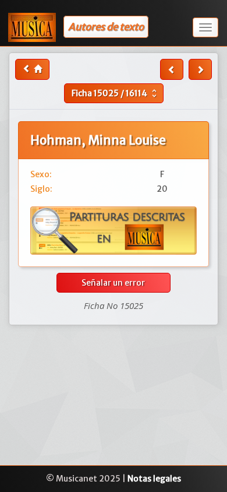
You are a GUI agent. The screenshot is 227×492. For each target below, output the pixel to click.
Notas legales (154, 478)
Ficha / (115, 93)
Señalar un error (113, 282)
